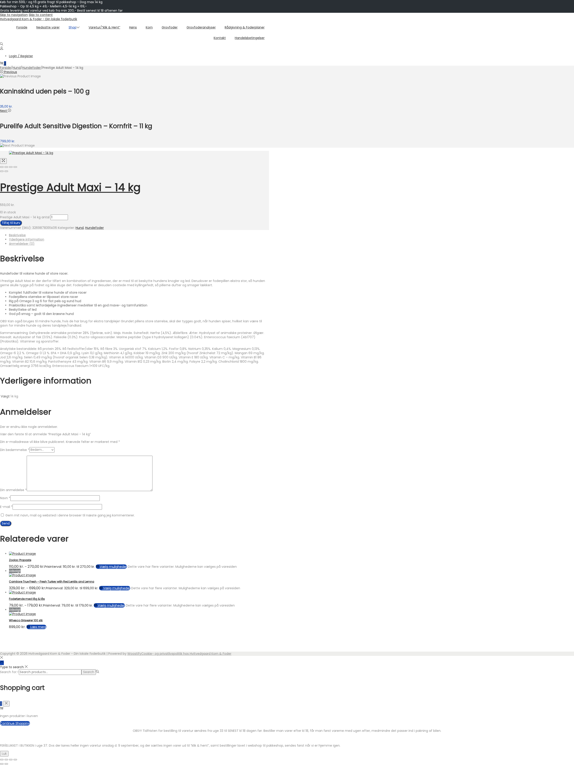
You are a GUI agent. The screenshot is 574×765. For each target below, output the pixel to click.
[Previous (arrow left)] (2, 171)
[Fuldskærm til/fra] (6, 759)
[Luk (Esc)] (15, 759)
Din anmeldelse (13, 490)
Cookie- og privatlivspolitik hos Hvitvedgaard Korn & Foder (186, 653)
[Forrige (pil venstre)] (2, 764)
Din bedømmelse (14, 449)
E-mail (6, 507)
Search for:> (9, 672)
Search (88, 672)
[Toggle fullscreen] (11, 167)
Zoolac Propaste (20, 560)
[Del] (11, 759)
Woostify (134, 653)
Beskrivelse (17, 235)
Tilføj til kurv (11, 223)
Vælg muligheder (113, 566)
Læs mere (38, 627)
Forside (5, 67)
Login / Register (21, 56)
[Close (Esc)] (2, 167)
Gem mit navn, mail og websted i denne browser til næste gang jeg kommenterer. (70, 515)
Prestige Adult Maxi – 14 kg (70, 187)
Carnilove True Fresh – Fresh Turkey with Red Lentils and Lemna (51, 581)
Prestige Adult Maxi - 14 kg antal (25, 217)
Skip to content (41, 15)
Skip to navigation (14, 15)
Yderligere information (26, 239)
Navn (5, 498)
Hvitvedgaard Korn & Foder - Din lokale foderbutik (38, 19)
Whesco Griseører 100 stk (26, 620)
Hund (17, 67)
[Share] (6, 167)
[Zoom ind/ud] (2, 759)
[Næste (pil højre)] (6, 764)
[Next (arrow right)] (6, 171)
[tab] (139, 235)
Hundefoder (31, 67)
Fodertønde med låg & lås (27, 599)
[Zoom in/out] (15, 167)
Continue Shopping (15, 723)
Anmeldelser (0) (22, 243)
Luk (4, 753)
